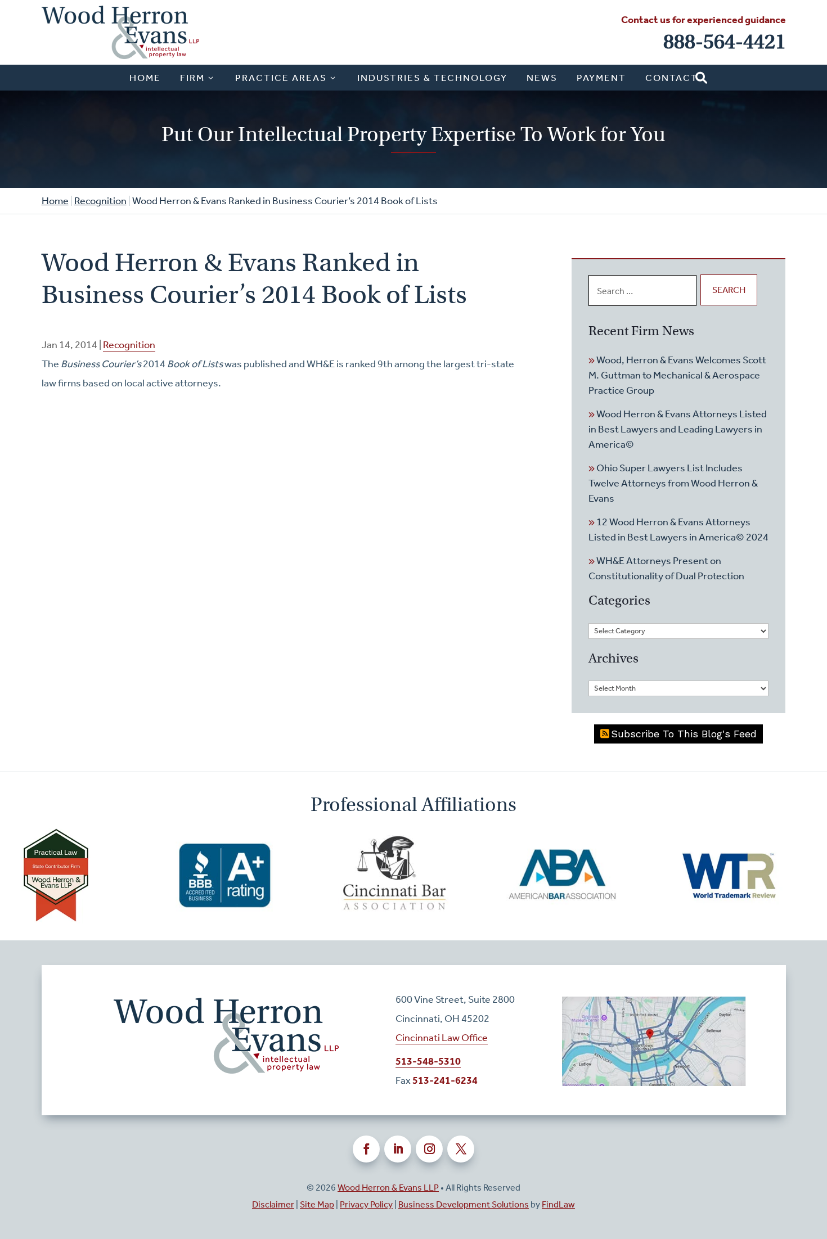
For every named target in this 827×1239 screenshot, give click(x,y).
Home (145, 77)
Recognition (129, 345)
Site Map (317, 1204)
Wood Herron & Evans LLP (388, 1187)
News (542, 77)
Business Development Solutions (463, 1204)
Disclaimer (273, 1204)
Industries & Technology (432, 77)
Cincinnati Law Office (441, 1037)
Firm (192, 77)
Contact (671, 77)
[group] (191, 875)
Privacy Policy (366, 1204)
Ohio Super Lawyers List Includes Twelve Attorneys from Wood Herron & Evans (673, 483)
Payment (601, 77)
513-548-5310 (428, 1061)
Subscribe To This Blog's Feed (684, 734)
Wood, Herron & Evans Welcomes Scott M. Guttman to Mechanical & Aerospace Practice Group (677, 375)
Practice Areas (281, 77)
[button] (815, 1157)
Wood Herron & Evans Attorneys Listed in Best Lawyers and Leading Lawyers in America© (677, 429)
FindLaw (558, 1204)
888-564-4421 (724, 41)
